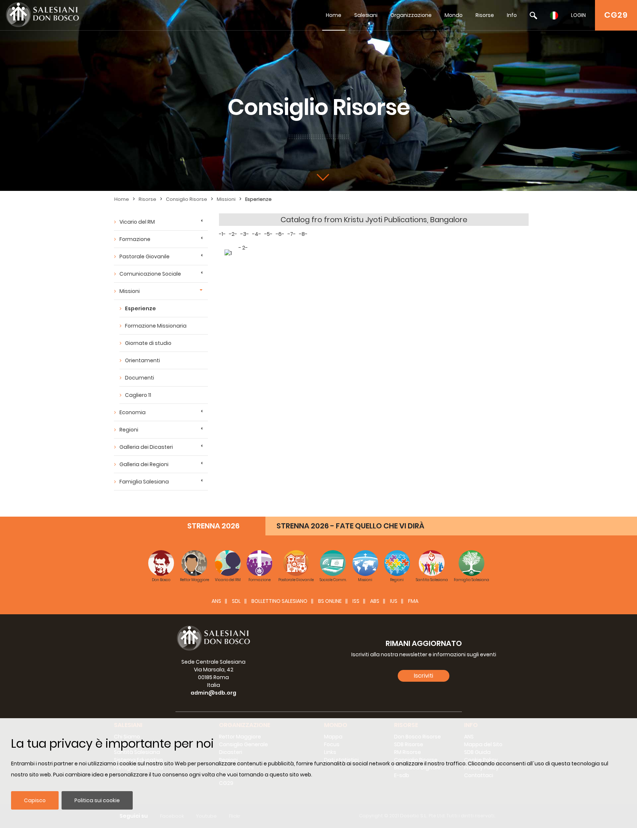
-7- (292, 234)
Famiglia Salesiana (144, 481)
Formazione (134, 239)
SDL (236, 601)
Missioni (226, 199)
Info (512, 15)
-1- (223, 234)
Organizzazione (411, 15)
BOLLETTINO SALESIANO (279, 601)
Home (333, 15)
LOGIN (578, 15)
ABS (374, 601)
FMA (413, 601)
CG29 (616, 15)
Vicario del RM (137, 222)
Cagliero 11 (138, 395)
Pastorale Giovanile (144, 256)
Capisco (35, 800)
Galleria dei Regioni (143, 464)
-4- (257, 234)
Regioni (128, 429)
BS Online (330, 601)
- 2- (242, 247)
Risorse (485, 15)
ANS (216, 601)
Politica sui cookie (97, 800)
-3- (245, 234)
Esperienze (258, 199)
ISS (355, 601)
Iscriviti (423, 675)
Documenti (139, 377)
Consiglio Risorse (186, 199)
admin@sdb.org (213, 692)
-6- (280, 234)
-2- (233, 234)
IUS (393, 601)
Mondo (454, 15)
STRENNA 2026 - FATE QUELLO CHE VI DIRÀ (350, 526)
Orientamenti (142, 360)
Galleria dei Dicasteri (146, 447)
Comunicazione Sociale (150, 273)
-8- (304, 234)
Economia (132, 412)
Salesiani (365, 15)
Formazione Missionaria (156, 325)
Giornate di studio (148, 343)
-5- (269, 234)
